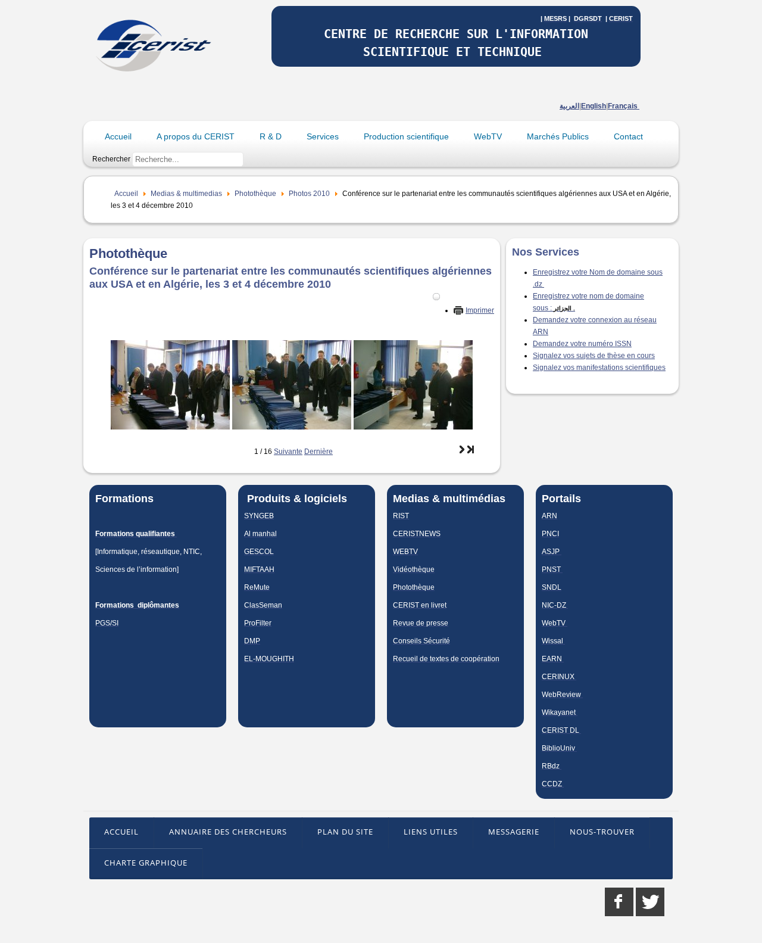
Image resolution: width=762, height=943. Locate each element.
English (593, 106)
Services (323, 136)
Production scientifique (406, 136)
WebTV (488, 136)
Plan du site (345, 831)
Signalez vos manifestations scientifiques (599, 367)
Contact (628, 136)
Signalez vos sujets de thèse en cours (594, 355)
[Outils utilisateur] (436, 296)
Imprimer (480, 310)
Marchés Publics (558, 136)
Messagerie (513, 831)
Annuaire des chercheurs (228, 831)
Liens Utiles (431, 831)
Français (623, 106)
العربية (569, 106)
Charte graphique (146, 862)
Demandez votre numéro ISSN (582, 344)
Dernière (318, 451)
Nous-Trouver (602, 831)
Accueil (118, 136)
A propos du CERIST (196, 136)
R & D (271, 136)
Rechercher (111, 159)
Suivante (288, 451)
